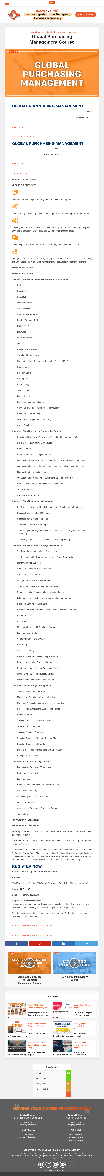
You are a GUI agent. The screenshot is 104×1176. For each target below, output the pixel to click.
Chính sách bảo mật (76, 1135)
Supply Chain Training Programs (61, 32)
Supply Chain (33, 1005)
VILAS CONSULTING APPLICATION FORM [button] (32, 926)
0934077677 (25, 889)
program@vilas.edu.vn (28, 1125)
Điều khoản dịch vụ (76, 1137)
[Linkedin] (48, 1165)
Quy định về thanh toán (76, 1140)
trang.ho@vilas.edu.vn (76, 1125)
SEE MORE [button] (17, 127)
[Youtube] (56, 1165)
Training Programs (36, 32)
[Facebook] (41, 1165)
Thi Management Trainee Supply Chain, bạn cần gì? (28, 1015)
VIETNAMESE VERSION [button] (23, 137)
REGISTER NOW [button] (20, 174)
